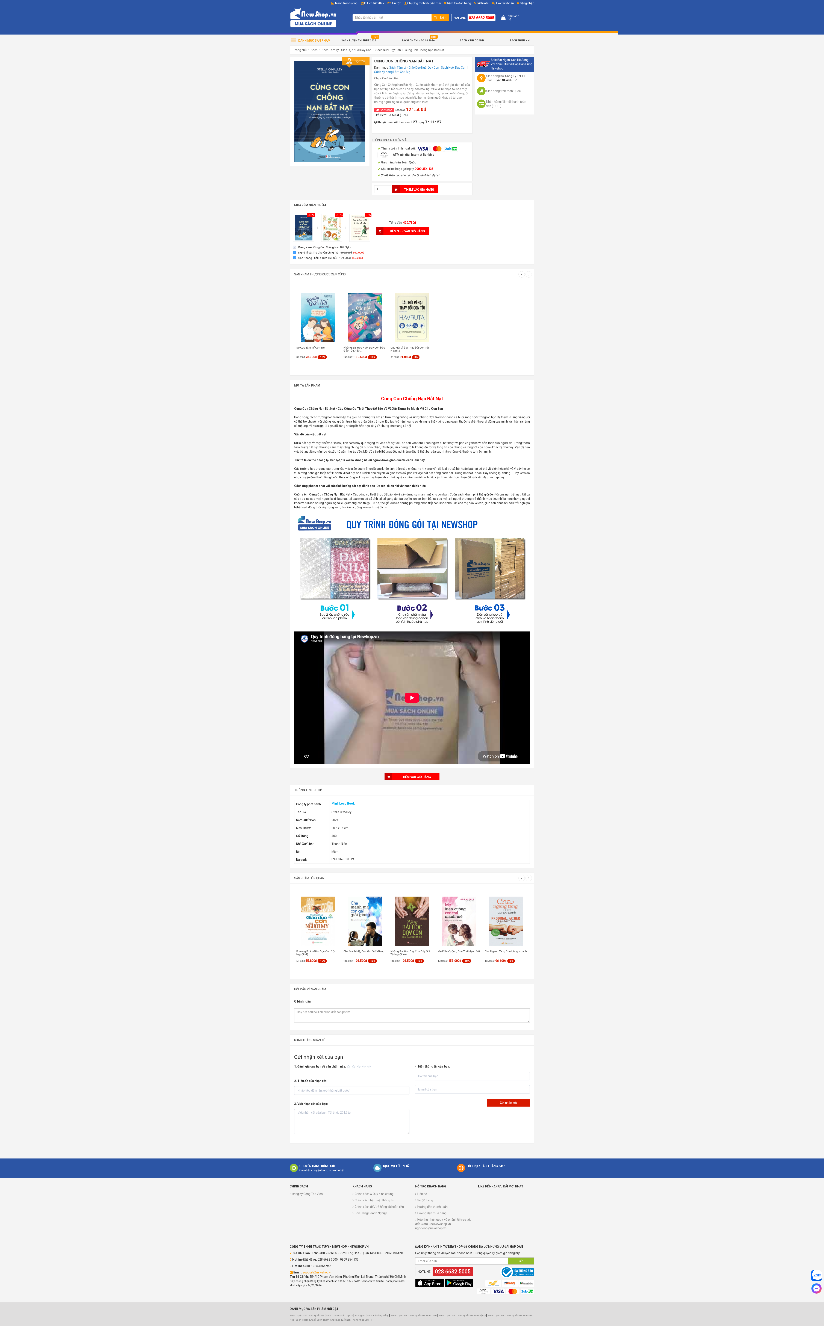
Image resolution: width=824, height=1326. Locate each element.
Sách (314, 50)
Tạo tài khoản (504, 3)
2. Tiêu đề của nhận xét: (310, 1081)
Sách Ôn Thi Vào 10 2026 (418, 40)
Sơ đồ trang (425, 1200)
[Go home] (313, 17)
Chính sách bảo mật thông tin (374, 1200)
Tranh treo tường (346, 3)
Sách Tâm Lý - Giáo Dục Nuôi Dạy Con (346, 50)
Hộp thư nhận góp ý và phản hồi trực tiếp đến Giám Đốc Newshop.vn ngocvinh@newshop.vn (443, 1224)
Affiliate (483, 3)
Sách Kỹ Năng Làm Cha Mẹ (392, 72)
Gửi (521, 1261)
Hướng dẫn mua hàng (432, 1213)
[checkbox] (322, 247)
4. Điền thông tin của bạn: (432, 1066)
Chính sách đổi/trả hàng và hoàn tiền (379, 1206)
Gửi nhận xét (508, 1102)
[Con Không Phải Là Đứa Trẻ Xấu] (360, 228)
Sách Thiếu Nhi (520, 40)
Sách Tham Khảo (305, 1319)
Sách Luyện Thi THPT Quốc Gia (307, 1315)
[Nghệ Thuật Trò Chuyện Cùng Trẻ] (332, 228)
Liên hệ (422, 1194)
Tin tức (396, 3)
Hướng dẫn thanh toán (432, 1206)
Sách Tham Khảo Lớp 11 (358, 1319)
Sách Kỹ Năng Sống (378, 1315)
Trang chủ (300, 50)
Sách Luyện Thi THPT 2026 (358, 40)
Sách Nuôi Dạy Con (388, 50)
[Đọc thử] (329, 111)
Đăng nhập (526, 3)
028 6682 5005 (481, 17)
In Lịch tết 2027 (374, 3)
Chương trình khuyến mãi (424, 3)
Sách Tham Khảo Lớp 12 (330, 1319)
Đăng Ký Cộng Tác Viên (307, 1194)
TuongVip (360, 1315)
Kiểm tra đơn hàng (459, 3)
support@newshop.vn (317, 1272)
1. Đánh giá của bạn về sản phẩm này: (320, 1066)
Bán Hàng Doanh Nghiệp (371, 1213)
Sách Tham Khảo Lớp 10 (339, 1315)
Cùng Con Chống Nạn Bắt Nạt (424, 50)
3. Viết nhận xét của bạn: (311, 1104)
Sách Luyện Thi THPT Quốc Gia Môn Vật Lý (462, 1315)
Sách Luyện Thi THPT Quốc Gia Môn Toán (414, 1315)
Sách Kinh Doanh (472, 40)
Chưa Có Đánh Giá (386, 78)
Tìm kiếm (440, 17)
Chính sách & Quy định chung (374, 1194)
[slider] (359, 1067)
